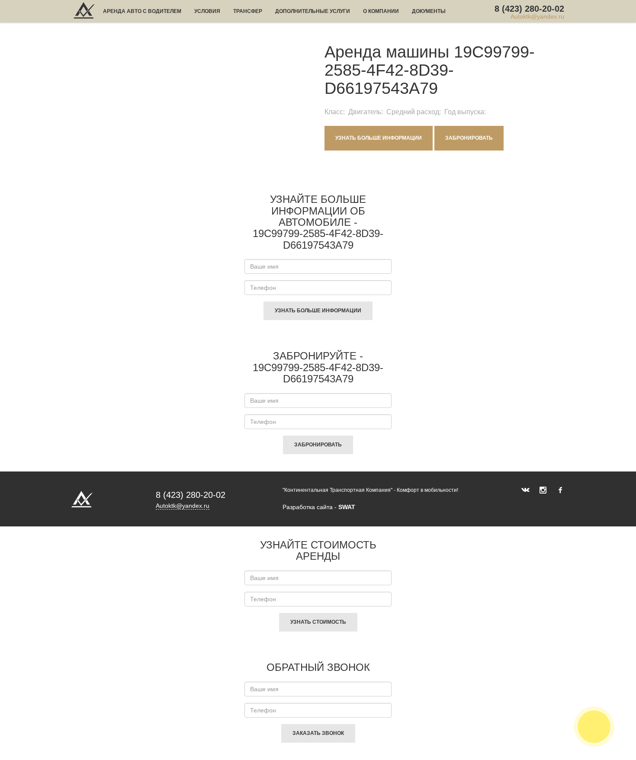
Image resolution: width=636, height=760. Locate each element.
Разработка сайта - (319, 506)
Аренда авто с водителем (142, 11)
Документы (429, 11)
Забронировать (469, 138)
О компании (381, 11)
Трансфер (247, 11)
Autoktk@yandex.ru (537, 16)
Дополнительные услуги (312, 11)
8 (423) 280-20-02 (529, 8)
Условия (207, 11)
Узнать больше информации (378, 138)
